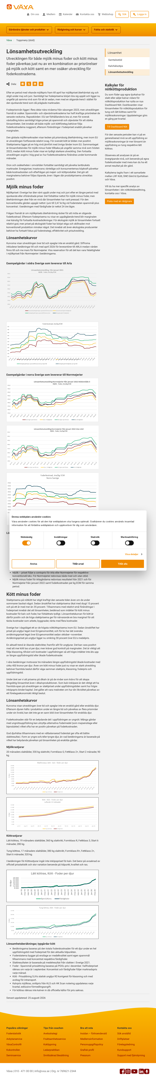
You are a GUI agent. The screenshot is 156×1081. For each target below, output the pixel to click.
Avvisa (33, 563)
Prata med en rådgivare (119, 201)
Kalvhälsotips (115, 66)
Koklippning (49, 1044)
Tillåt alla (122, 563)
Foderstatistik (13, 1033)
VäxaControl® (14, 1044)
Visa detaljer (131, 554)
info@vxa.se (42, 1071)
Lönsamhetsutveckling (120, 72)
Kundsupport (124, 1049)
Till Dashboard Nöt (117, 126)
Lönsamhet (115, 52)
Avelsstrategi (50, 1033)
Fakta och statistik (104, 29)
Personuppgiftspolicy (91, 1044)
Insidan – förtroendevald (93, 1033)
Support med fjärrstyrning (131, 1055)
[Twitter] (29, 84)
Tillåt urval (78, 563)
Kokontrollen (13, 1049)
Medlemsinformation (91, 1038)
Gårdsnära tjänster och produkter (27, 29)
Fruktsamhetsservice (54, 1038)
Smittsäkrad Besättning (56, 1055)
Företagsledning (126, 1044)
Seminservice (13, 1055)
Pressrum (85, 1055)
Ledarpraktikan (51, 1049)
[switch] (61, 542)
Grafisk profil (87, 1049)
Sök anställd (124, 1033)
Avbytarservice (14, 1038)
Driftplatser (123, 1038)
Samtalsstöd (115, 59)
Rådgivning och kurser (69, 29)
